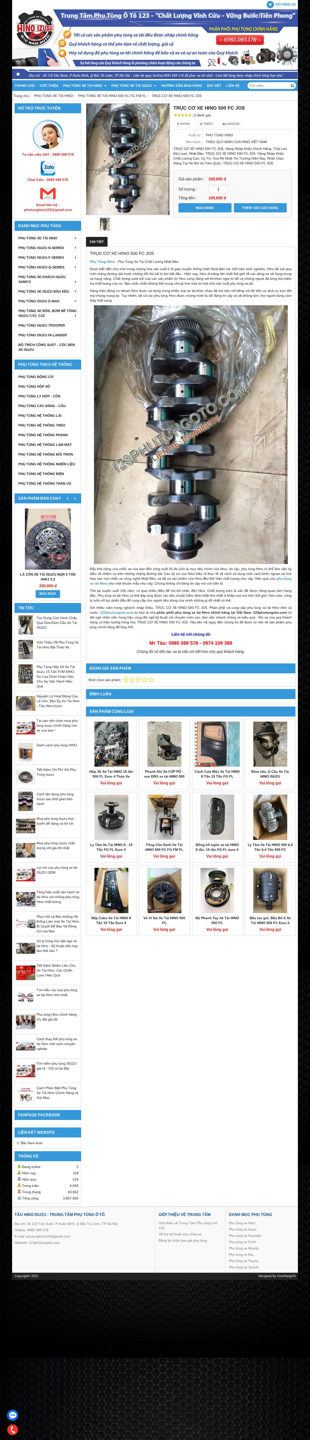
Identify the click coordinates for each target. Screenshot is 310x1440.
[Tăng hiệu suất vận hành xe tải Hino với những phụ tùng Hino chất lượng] (25, 908)
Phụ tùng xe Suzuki (243, 1267)
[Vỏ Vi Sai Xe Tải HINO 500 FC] (164, 890)
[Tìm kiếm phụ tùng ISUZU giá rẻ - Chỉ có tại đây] (25, 1079)
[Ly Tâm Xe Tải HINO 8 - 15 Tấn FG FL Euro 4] (111, 817)
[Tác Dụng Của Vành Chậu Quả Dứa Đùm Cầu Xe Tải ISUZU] (25, 634)
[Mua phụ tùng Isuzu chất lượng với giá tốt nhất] (25, 859)
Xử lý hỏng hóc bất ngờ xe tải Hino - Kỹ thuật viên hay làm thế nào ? (57, 946)
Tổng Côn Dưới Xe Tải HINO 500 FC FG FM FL (164, 847)
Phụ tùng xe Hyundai (245, 1236)
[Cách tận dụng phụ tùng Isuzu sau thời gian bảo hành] (25, 810)
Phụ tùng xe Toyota (243, 1261)
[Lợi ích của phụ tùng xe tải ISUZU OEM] (25, 883)
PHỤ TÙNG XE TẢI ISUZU (132, 86)
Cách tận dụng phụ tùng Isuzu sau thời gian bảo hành (55, 799)
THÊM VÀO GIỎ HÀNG (260, 208)
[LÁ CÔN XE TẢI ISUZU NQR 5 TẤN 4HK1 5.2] (47, 539)
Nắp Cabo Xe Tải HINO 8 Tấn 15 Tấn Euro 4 (111, 920)
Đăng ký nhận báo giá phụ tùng (183, 1240)
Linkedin (232, 124)
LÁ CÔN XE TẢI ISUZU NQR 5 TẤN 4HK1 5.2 (48, 576)
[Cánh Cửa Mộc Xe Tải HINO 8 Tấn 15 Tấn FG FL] (217, 744)
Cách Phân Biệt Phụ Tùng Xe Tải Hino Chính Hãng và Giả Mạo (57, 1093)
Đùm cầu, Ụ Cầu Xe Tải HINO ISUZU (270, 774)
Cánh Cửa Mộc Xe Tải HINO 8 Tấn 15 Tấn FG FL (217, 774)
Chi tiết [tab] (97, 242)
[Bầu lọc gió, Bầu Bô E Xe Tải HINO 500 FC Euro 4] (270, 890)
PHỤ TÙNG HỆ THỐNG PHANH (43, 435)
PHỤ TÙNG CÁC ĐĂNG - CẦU (42, 406)
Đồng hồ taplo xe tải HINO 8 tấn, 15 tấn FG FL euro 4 (217, 847)
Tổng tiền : (187, 198)
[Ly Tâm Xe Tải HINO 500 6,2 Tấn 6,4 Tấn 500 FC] (270, 817)
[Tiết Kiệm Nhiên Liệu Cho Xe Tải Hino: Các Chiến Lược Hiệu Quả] (25, 981)
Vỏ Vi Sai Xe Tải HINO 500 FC (164, 920)
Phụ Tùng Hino (102, 262)
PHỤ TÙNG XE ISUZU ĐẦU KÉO (43, 291)
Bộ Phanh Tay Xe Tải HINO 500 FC (217, 920)
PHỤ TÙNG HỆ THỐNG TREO (41, 425)
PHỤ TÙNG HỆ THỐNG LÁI (40, 416)
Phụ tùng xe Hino (242, 1223)
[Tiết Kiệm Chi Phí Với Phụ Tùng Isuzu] (25, 785)
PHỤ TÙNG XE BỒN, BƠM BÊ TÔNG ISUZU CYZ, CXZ (47, 313)
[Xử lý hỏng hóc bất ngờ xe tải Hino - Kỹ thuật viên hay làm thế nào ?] (25, 957)
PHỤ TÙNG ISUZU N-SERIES (41, 248)
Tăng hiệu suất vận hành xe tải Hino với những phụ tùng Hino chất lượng (58, 897)
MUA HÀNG (205, 208)
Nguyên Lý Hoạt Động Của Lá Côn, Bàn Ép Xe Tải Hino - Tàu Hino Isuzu (58, 701)
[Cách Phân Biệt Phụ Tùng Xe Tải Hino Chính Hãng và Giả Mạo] (25, 1104)
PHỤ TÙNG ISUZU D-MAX (38, 301)
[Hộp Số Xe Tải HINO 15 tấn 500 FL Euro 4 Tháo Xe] (111, 744)
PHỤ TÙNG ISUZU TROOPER (41, 325)
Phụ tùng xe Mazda (244, 1248)
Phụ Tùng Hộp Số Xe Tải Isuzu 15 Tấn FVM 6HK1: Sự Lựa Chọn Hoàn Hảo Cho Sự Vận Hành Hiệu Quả (56, 676)
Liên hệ (233, 86)
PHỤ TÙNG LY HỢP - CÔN (39, 396)
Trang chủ (25, 86)
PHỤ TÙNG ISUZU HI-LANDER (42, 335)
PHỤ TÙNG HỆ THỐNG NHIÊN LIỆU (46, 464)
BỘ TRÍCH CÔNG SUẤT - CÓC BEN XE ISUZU (46, 347)
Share (184, 124)
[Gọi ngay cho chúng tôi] (12, 1429)
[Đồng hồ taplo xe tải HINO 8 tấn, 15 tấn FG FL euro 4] (217, 817)
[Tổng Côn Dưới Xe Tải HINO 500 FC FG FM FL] (164, 817)
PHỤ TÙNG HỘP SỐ (34, 386)
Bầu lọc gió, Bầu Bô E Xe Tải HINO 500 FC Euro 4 (270, 920)
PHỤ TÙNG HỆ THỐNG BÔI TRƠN (45, 454)
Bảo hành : (194, 142)
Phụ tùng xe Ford (242, 1242)
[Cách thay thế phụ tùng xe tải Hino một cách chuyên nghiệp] (25, 1055)
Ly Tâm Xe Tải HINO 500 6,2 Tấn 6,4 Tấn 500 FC (270, 847)
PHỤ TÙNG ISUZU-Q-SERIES (41, 267)
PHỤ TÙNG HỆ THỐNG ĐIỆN (41, 474)
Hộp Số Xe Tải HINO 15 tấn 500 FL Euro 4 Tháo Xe (111, 774)
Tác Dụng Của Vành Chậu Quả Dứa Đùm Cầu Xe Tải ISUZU (57, 622)
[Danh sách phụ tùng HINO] (25, 761)
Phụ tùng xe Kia (241, 1254)
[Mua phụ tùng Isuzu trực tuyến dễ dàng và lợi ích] (25, 834)
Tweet (207, 124)
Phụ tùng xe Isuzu (242, 1229)
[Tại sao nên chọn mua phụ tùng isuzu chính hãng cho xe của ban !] (25, 736)
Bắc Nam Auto (32, 1143)
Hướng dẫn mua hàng (181, 86)
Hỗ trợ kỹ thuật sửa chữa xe (180, 1234)
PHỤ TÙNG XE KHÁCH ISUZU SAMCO (42, 279)
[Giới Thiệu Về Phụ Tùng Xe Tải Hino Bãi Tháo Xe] (25, 658)
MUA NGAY (47, 593)
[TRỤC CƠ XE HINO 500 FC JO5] (128, 159)
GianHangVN (286, 1276)
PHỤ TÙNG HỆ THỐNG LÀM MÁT (45, 445)
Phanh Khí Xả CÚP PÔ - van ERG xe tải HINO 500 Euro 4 (164, 776)
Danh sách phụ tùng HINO (57, 745)
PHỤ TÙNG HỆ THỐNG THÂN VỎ (44, 483)
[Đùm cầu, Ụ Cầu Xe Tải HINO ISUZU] (270, 744)
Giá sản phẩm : (191, 179)
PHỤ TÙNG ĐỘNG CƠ (36, 377)
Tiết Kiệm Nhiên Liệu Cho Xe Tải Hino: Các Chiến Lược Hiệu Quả (56, 970)
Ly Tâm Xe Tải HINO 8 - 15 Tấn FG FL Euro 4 (111, 847)
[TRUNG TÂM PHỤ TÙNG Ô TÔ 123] (155, 79)
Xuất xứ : (195, 135)
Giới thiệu (49, 86)
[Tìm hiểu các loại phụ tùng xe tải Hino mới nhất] (25, 1006)
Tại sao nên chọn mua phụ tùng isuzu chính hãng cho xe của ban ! (57, 725)
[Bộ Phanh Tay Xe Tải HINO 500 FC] (217, 890)
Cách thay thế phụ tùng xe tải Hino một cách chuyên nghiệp (57, 1044)
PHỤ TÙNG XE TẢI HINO (83, 86)
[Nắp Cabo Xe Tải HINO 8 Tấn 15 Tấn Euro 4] (111, 890)
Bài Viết (214, 86)
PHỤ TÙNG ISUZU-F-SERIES (41, 257)
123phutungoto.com (44, 1243)
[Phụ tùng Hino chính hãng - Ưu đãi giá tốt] (25, 1030)
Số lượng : (187, 189)
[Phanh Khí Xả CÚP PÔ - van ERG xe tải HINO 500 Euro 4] (164, 744)
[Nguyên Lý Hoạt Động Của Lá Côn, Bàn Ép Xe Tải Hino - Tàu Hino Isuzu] (25, 712)
